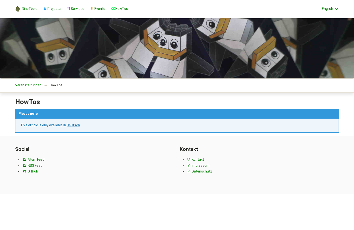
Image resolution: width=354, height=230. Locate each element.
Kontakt (197, 159)
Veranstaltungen (28, 85)
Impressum (200, 165)
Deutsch (73, 125)
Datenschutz (201, 171)
